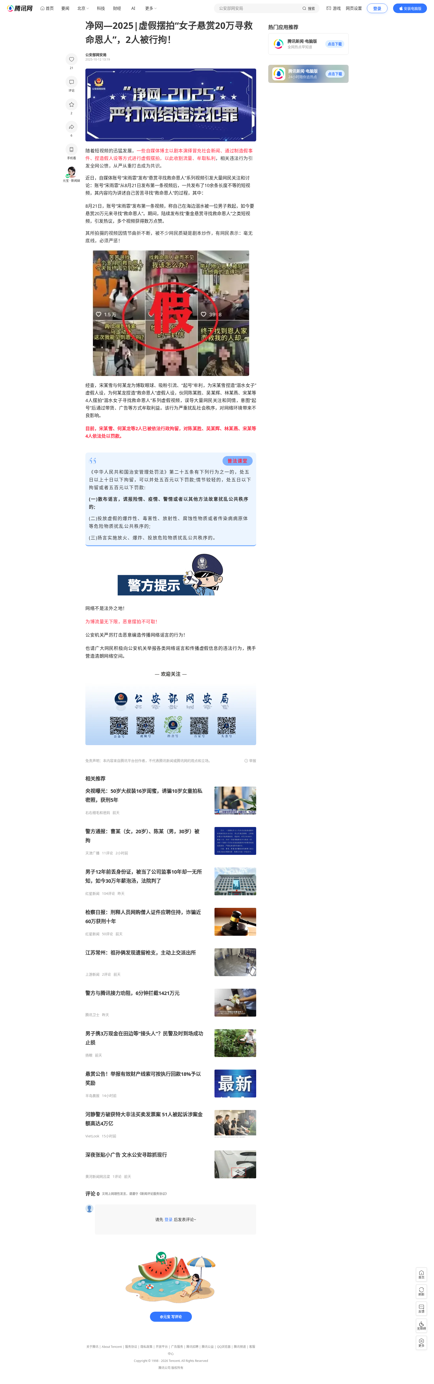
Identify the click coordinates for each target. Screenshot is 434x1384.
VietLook (92, 1136)
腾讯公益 (208, 1347)
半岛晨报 (92, 1095)
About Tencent (112, 1347)
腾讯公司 (164, 1368)
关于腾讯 (92, 1347)
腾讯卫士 (92, 1015)
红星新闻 (92, 893)
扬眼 (88, 1055)
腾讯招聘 (192, 1347)
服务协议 (131, 1347)
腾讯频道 (240, 1347)
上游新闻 (92, 974)
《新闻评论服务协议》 (153, 1194)
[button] (334, 44)
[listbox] (170, 977)
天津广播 (92, 853)
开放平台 (162, 1347)
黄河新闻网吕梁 (97, 1176)
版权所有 (177, 1368)
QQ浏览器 (224, 1347)
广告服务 (177, 1347)
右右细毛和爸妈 (97, 812)
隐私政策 (146, 1347)
